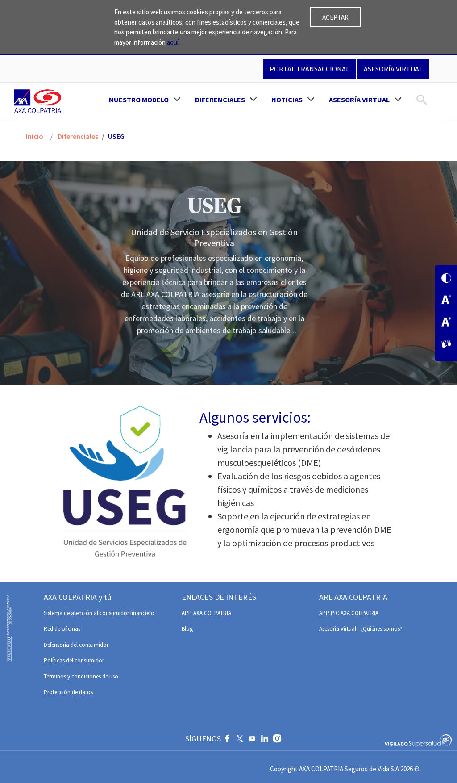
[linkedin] (264, 740)
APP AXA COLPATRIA (206, 613)
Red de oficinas (62, 628)
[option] (228, 273)
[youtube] (252, 740)
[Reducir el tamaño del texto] (446, 301)
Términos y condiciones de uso (81, 676)
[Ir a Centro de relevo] (446, 345)
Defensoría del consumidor (76, 645)
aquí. (173, 42)
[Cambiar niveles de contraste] (446, 279)
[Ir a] (39, 101)
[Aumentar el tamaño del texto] (446, 323)
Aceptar (335, 17)
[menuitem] (145, 100)
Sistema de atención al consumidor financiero (99, 613)
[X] (239, 740)
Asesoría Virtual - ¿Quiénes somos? (361, 628)
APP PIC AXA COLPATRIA (348, 613)
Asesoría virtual (393, 68)
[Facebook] (227, 740)
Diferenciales (77, 136)
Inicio (34, 136)
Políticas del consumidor (74, 660)
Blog (187, 628)
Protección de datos (68, 692)
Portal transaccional (309, 68)
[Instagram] (277, 740)
